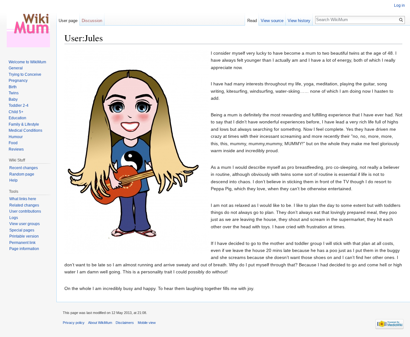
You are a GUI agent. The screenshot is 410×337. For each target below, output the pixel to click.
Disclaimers (125, 323)
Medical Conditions (25, 130)
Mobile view (147, 323)
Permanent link (22, 242)
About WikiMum (100, 323)
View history (299, 20)
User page (68, 20)
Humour (16, 137)
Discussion (92, 20)
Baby (13, 99)
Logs (13, 218)
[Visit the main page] (28, 25)
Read (252, 20)
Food (13, 143)
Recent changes (23, 168)
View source (272, 20)
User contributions (25, 211)
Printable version (24, 236)
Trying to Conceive (25, 74)
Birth (13, 87)
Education (17, 118)
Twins (14, 93)
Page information (24, 249)
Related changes (24, 205)
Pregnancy (18, 80)
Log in (399, 5)
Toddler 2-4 (19, 105)
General (16, 68)
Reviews (16, 149)
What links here (22, 199)
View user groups (24, 224)
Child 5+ (16, 112)
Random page (21, 174)
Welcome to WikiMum (27, 62)
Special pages (21, 230)
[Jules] (136, 151)
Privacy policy (74, 323)
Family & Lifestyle (24, 124)
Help (13, 180)
